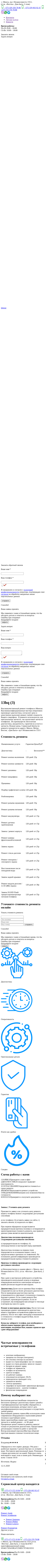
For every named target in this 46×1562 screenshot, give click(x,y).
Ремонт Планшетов (9, 1528)
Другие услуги (12, 20)
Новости (9, 22)
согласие (5, 594)
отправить (5, 601)
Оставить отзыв (7, 1479)
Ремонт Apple (6, 1513)
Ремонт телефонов (8, 1515)
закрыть (5, 622)
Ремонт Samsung (13, 1519)
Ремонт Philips (12, 1522)
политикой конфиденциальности (17, 591)
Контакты (10, 17)
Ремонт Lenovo (12, 1524)
